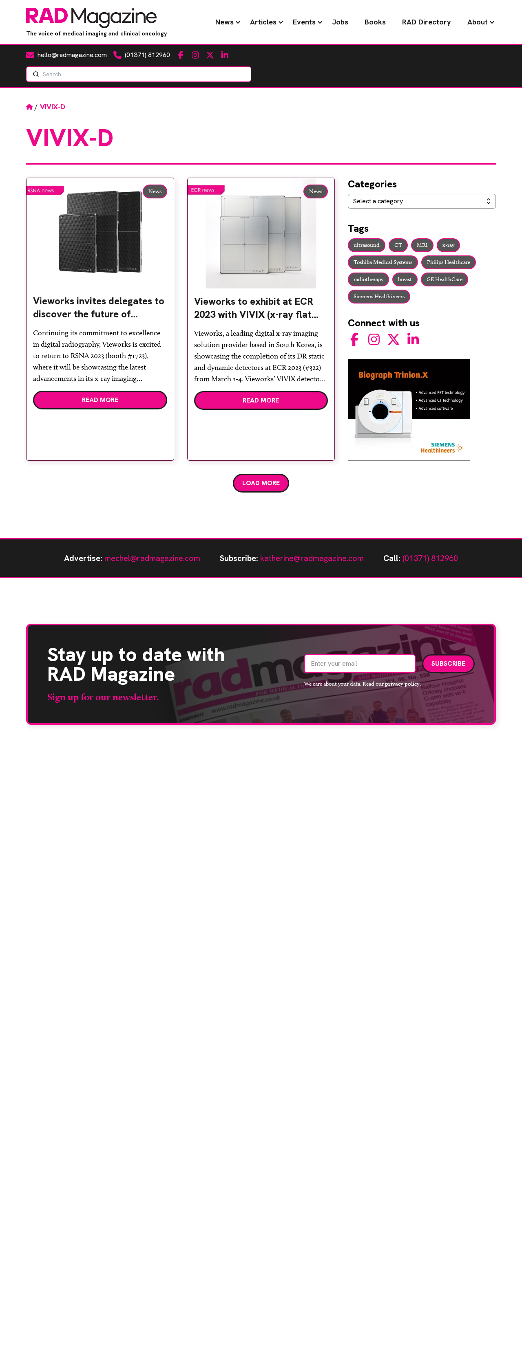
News (224, 21)
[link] (100, 311)
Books (375, 21)
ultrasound (367, 245)
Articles (263, 21)
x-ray (448, 245)
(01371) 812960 (430, 558)
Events (304, 21)
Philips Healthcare (448, 262)
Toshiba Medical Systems (383, 262)
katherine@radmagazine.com (312, 558)
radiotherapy (368, 279)
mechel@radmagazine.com (152, 558)
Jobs (340, 21)
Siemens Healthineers (379, 296)
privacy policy (402, 683)
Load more (261, 483)
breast (405, 279)
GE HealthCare (444, 279)
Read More (100, 400)
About (477, 21)
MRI (422, 245)
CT (398, 245)
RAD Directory (426, 21)
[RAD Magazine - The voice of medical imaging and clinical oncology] (91, 18)
